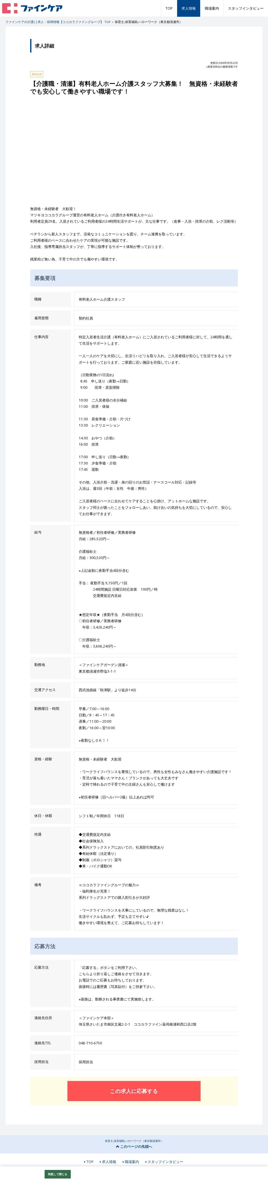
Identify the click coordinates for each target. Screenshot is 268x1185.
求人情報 (189, 8)
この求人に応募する (134, 1090)
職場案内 (212, 8)
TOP (169, 8)
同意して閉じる (57, 1174)
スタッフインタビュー (246, 8)
